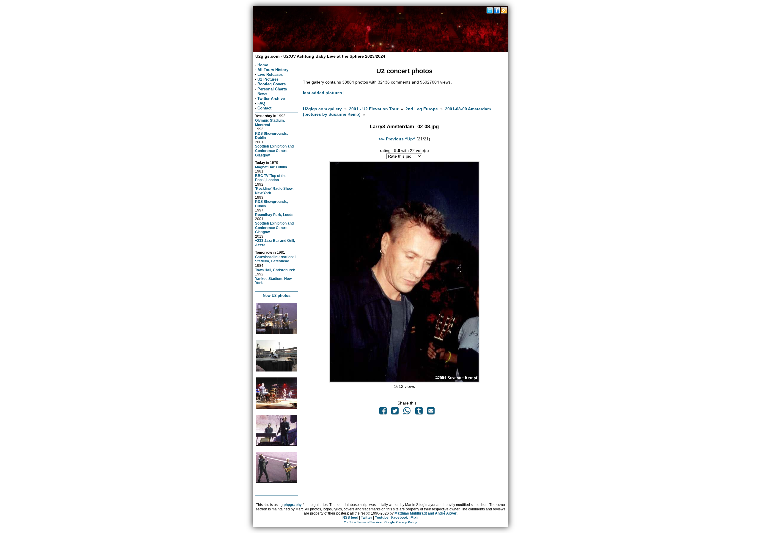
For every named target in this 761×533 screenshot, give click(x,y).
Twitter (366, 517)
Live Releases (270, 74)
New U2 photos (276, 295)
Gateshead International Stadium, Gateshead (275, 259)
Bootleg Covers (271, 84)
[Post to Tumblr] (419, 412)
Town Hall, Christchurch (275, 270)
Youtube (382, 517)
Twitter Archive (271, 98)
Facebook (399, 517)
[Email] (431, 412)
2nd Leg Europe (421, 108)
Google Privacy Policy (400, 522)
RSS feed (350, 517)
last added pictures (322, 92)
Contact (264, 108)
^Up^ (410, 139)
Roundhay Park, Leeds (274, 215)
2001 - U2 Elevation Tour (373, 108)
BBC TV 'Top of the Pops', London (271, 178)
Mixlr (415, 517)
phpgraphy (293, 505)
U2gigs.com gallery (322, 108)
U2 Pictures (268, 79)
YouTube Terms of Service (363, 522)
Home (262, 65)
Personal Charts (272, 89)
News (262, 94)
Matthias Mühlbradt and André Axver (425, 513)
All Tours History (272, 70)
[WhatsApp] (407, 412)
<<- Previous (391, 139)
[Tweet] (395, 412)
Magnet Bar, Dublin (271, 167)
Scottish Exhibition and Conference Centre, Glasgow (274, 150)
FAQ (261, 103)
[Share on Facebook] (383, 412)
